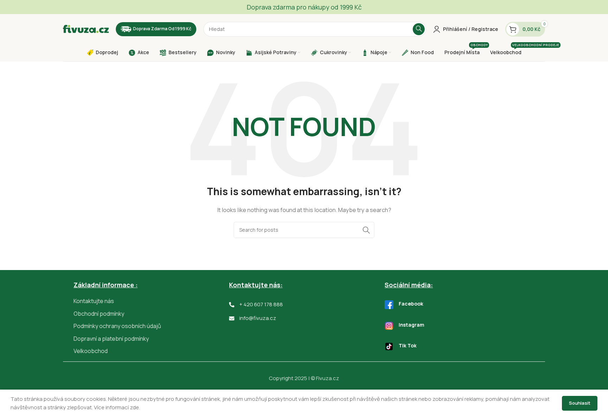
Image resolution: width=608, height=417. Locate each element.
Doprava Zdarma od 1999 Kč (162, 29)
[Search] (419, 29)
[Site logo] (86, 28)
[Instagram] (389, 325)
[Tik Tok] (389, 346)
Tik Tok (408, 345)
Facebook (411, 303)
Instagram (411, 324)
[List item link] (151, 301)
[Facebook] (389, 304)
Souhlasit (579, 403)
